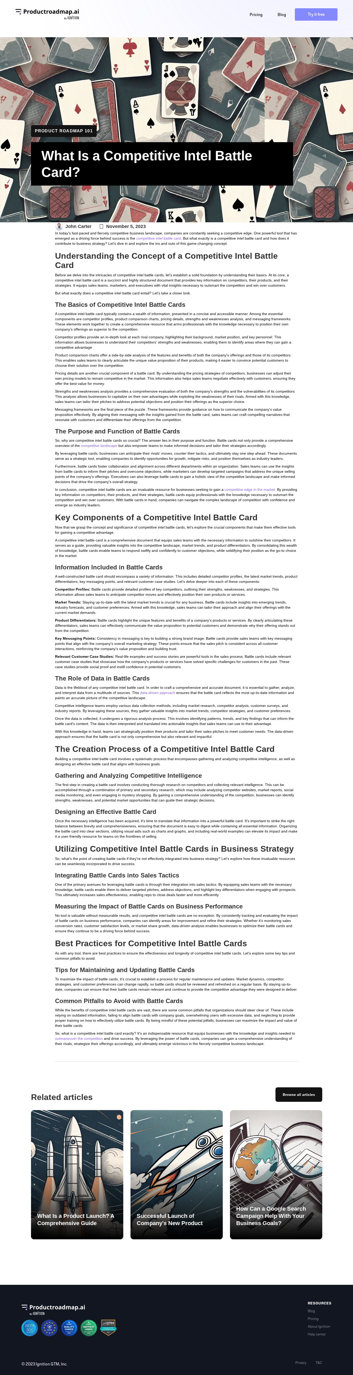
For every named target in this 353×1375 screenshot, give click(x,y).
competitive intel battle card (158, 238)
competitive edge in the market (250, 489)
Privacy (300, 1363)
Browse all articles (299, 1095)
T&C (319, 1363)
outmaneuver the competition (79, 1038)
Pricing (313, 1319)
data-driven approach (157, 693)
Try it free (316, 14)
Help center (317, 1334)
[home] (47, 14)
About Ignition (319, 1326)
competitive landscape (99, 446)
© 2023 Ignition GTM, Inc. (44, 1364)
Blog (311, 1311)
